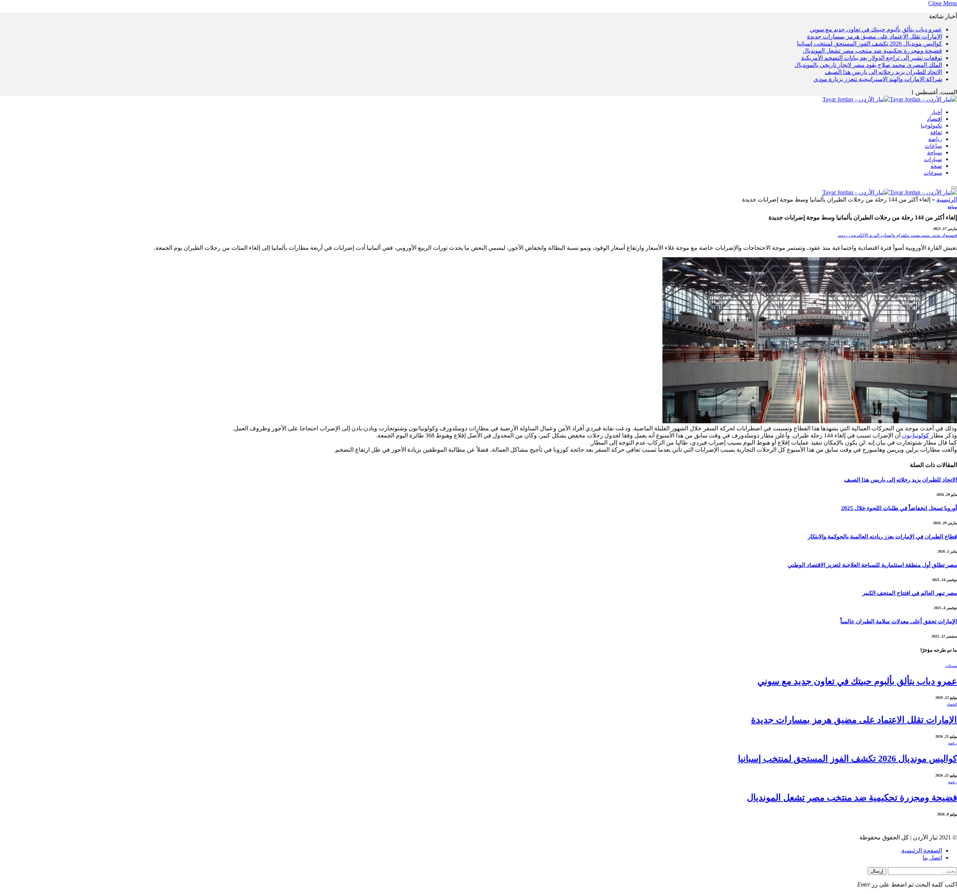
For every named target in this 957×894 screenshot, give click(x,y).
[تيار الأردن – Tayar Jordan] (889, 99)
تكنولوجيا (931, 126)
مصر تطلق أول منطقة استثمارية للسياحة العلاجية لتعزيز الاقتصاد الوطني (872, 565)
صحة (936, 166)
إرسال (877, 871)
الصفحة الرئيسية (921, 850)
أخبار (936, 112)
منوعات (933, 173)
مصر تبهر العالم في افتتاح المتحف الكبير (909, 593)
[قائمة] (954, 187)
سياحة (934, 153)
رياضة (935, 139)
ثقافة (936, 132)
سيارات (933, 159)
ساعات (933, 146)
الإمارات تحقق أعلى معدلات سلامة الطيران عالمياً (898, 621)
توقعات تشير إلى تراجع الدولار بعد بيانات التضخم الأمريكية (871, 58)
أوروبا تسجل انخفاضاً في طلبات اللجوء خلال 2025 (899, 508)
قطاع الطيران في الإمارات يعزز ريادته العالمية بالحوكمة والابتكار (882, 537)
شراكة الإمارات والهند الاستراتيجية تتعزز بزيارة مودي (877, 79)
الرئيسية (946, 199)
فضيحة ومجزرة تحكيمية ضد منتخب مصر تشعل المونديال (872, 50)
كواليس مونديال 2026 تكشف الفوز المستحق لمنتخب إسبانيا (869, 43)
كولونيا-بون (915, 435)
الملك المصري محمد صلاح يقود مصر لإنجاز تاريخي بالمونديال (868, 65)
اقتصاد (934, 119)
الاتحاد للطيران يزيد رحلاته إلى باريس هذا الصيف (883, 72)
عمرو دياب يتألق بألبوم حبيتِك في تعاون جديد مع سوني (876, 29)
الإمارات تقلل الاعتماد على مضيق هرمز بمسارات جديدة (874, 36)
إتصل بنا (932, 857)
